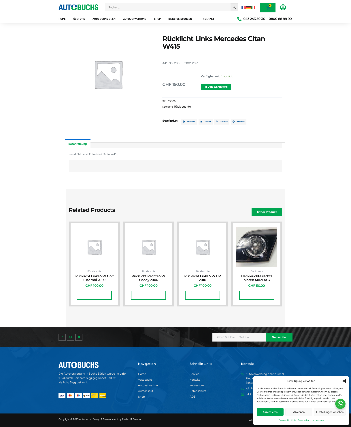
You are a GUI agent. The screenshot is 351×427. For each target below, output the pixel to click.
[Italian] (253, 7)
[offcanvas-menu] (283, 7)
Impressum (318, 420)
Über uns (79, 19)
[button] (344, 381)
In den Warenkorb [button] (94, 295)
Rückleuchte (182, 106)
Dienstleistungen (180, 19)
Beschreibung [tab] (77, 144)
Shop (157, 19)
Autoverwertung (134, 19)
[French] (243, 7)
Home (62, 19)
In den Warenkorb (216, 86)
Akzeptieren (270, 412)
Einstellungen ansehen (330, 412)
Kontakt (208, 19)
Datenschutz (304, 420)
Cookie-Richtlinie (287, 420)
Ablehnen (299, 412)
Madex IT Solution (132, 419)
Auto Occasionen (104, 19)
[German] (248, 7)
